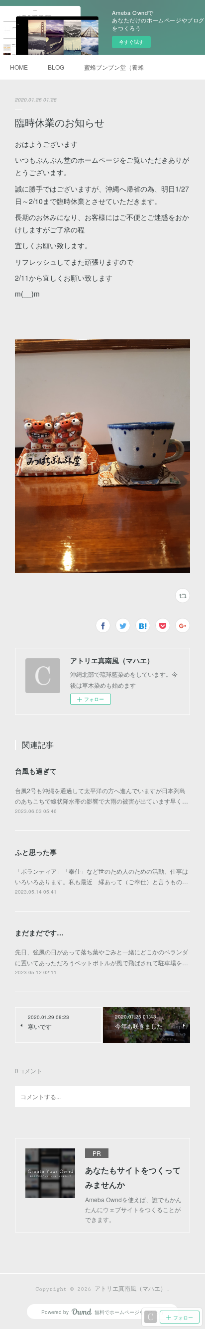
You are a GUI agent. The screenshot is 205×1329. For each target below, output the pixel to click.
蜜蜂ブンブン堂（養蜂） (114, 67)
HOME (19, 67)
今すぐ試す (131, 41)
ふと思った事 (36, 852)
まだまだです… (39, 932)
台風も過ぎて (36, 771)
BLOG (56, 67)
